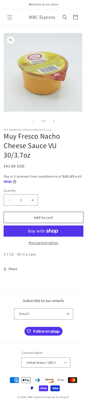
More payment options (43, 242)
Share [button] (12, 269)
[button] (9, 17)
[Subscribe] (67, 314)
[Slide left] (33, 120)
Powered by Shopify (56, 397)
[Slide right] (54, 120)
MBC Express (36, 397)
